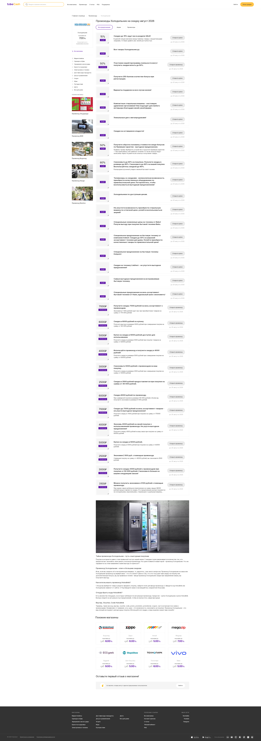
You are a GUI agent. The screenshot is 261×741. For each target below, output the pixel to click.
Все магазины (72, 4)
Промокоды (83, 4)
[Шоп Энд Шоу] (130, 659)
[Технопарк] (154, 659)
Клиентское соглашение (27, 737)
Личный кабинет (149, 724)
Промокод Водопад (79, 158)
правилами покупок (82, 43)
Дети (121, 716)
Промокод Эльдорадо (80, 114)
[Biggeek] (106, 659)
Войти (236, 4)
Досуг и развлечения (103, 718)
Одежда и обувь (77, 718)
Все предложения (104, 27)
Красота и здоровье (78, 724)
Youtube (186, 718)
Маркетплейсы (77, 716)
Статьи (91, 4)
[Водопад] (106, 634)
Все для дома (124, 718)
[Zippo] (130, 634)
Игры (97, 724)
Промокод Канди (78, 181)
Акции (119, 27)
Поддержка (106, 4)
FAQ (98, 4)
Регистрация (247, 4)
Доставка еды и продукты (105, 716)
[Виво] (178, 659)
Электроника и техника (80, 727)
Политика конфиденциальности (46, 737)
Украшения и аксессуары (80, 721)
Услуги (98, 721)
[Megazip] (178, 634)
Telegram (186, 721)
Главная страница (78, 16)
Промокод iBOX (77, 136)
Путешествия (100, 727)
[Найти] (27, 4)
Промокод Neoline (79, 203)
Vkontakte (186, 716)
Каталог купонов (149, 718)
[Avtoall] (154, 634)
